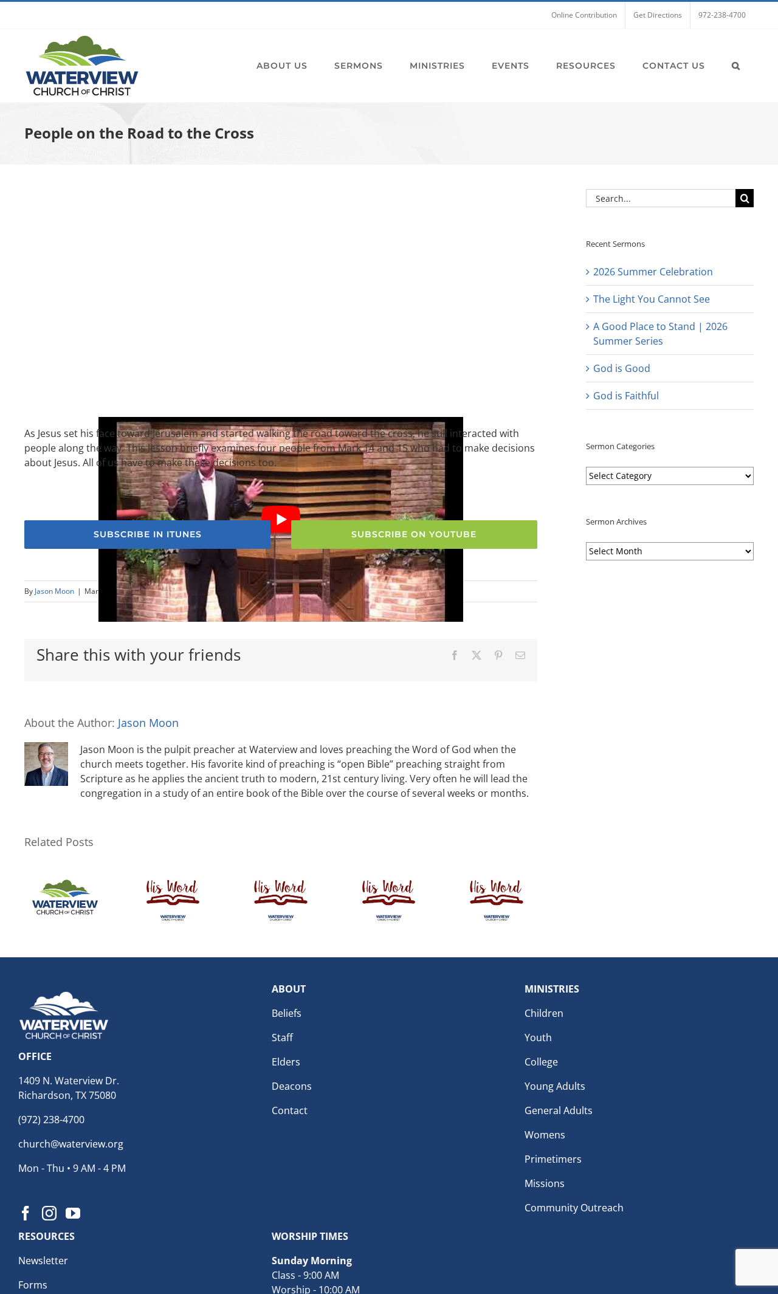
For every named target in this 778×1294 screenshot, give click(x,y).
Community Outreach (574, 1207)
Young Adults (555, 1086)
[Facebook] (25, 1213)
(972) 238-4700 (51, 1119)
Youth (538, 1037)
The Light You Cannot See (651, 299)
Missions (545, 1183)
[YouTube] (73, 1213)
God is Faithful (626, 395)
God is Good (621, 368)
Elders (286, 1062)
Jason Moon (54, 591)
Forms (32, 1285)
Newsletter (43, 1260)
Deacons (292, 1086)
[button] (736, 65)
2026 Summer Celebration (653, 271)
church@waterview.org (70, 1144)
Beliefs (286, 1013)
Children (544, 1013)
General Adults (559, 1110)
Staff (282, 1037)
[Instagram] (49, 1213)
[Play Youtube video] (280, 519)
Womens (545, 1134)
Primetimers (553, 1159)
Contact (290, 1110)
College (541, 1062)
